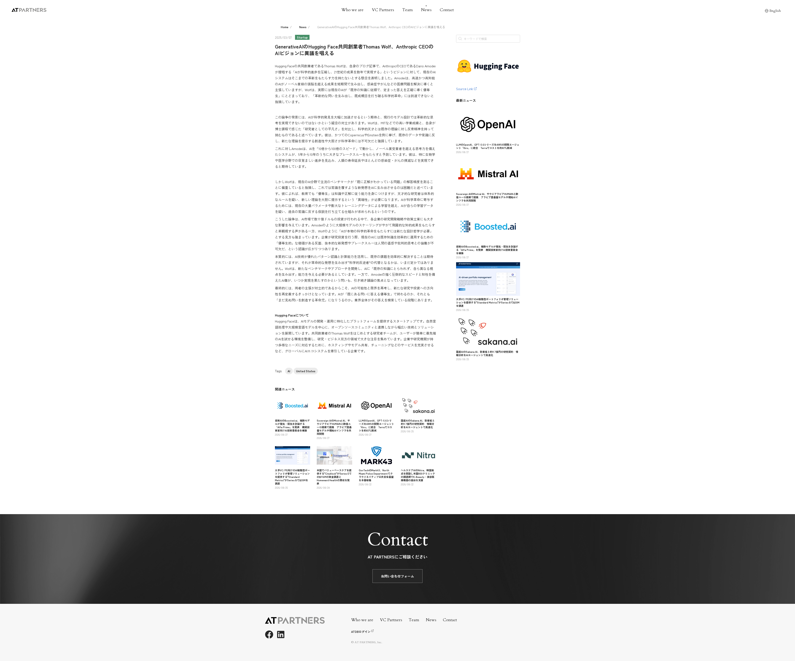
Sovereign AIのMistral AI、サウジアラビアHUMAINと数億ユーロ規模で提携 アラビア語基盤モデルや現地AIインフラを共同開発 (334, 427)
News (426, 10)
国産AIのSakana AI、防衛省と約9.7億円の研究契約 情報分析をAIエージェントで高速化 (418, 424)
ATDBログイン (360, 632)
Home (284, 27)
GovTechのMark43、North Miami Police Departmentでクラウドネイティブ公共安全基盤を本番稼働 (376, 475)
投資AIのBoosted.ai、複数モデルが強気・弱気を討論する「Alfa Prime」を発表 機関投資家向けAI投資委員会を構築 (292, 425)
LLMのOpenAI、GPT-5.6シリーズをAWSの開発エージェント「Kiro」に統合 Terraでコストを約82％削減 (376, 425)
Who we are (352, 10)
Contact (447, 10)
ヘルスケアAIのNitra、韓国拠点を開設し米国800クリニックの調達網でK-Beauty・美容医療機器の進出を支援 (418, 475)
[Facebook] (269, 634)
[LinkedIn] (281, 634)
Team (407, 10)
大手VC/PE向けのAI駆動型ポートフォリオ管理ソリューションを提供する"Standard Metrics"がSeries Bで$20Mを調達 (292, 476)
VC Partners (383, 10)
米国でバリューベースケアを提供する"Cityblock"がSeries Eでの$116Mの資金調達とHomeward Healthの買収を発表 (334, 476)
